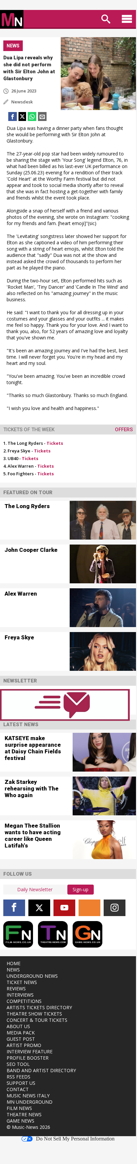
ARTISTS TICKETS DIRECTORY (39, 1007)
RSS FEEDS (18, 1077)
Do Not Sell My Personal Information (75, 1138)
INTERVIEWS (20, 995)
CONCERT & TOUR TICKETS (37, 1020)
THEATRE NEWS (24, 1114)
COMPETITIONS (24, 1001)
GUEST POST (21, 1039)
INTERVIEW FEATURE (29, 1051)
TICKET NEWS (22, 982)
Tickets (55, 443)
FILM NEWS (19, 1108)
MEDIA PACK (21, 1032)
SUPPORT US (21, 1083)
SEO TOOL (18, 1064)
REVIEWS (16, 988)
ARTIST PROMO (24, 1045)
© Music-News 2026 (28, 1127)
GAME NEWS (20, 1121)
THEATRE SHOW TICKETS (34, 1014)
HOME (13, 963)
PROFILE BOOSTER (28, 1058)
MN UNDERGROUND (29, 1102)
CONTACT (18, 1089)
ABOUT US (18, 1026)
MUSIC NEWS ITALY (28, 1095)
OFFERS (124, 430)
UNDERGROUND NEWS (32, 976)
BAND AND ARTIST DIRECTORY (41, 1070)
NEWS (13, 969)
